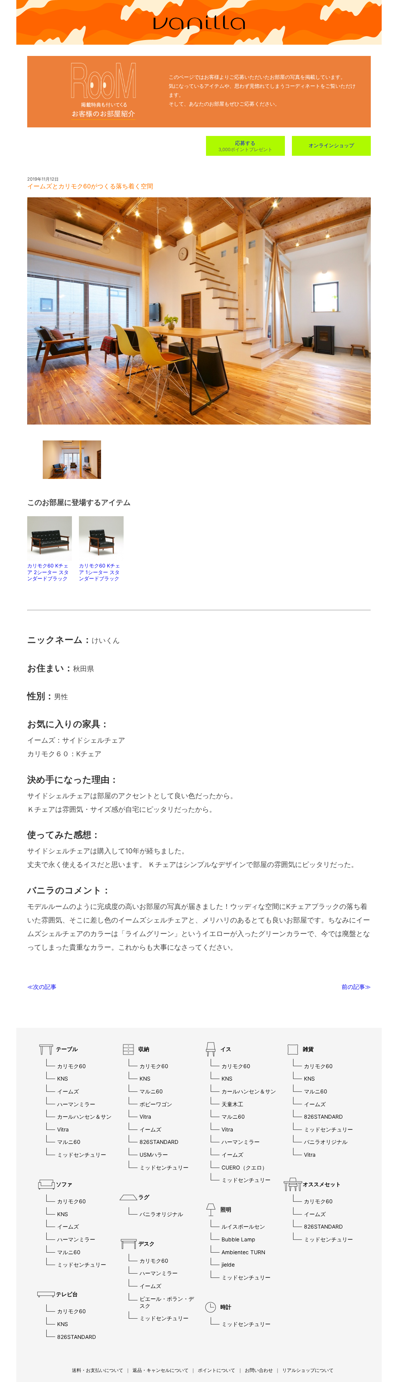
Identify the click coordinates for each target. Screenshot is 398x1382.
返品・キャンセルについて (161, 1370)
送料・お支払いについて (97, 1370)
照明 (225, 1209)
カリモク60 (71, 1066)
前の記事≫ (356, 986)
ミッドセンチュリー (81, 1155)
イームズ (68, 1091)
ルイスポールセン (243, 1227)
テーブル (67, 1049)
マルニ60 (68, 1142)
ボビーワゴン (156, 1104)
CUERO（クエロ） (244, 1167)
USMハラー (154, 1155)
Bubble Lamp (238, 1239)
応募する (245, 143)
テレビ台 (67, 1294)
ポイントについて (216, 1370)
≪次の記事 (41, 986)
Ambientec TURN (243, 1252)
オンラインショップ (331, 145)
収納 (143, 1049)
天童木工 (232, 1104)
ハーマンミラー (76, 1104)
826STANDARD (76, 1337)
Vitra (63, 1129)
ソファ (64, 1184)
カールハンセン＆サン (84, 1117)
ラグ (143, 1197)
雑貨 (308, 1049)
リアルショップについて (307, 1370)
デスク (146, 1244)
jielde (228, 1265)
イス (225, 1049)
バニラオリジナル (161, 1214)
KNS (62, 1079)
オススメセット (322, 1184)
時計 (225, 1307)
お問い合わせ (259, 1370)
